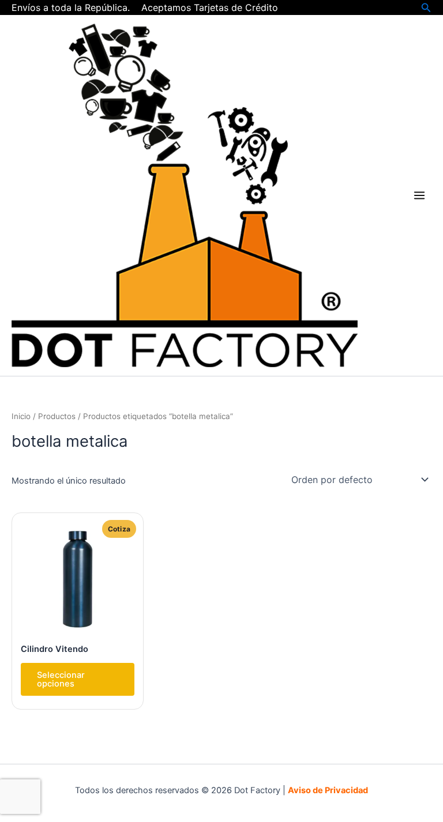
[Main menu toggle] (419, 195)
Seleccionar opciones (61, 679)
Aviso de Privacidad (328, 790)
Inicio (21, 416)
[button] (426, 8)
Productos (57, 416)
